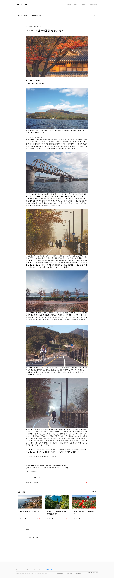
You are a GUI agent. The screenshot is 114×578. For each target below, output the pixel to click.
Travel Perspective (36, 15)
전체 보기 (94, 492)
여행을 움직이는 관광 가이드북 (29, 512)
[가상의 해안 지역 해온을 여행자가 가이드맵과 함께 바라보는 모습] (30, 501)
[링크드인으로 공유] (35, 477)
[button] (94, 15)
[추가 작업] (87, 27)
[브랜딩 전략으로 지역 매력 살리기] (84, 501)
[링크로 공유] (39, 477)
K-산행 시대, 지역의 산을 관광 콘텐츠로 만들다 (56, 513)
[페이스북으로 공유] (27, 477)
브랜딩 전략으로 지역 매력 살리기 (84, 513)
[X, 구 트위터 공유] (31, 477)
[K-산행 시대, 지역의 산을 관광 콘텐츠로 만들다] (57, 502)
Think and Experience (23, 15)
